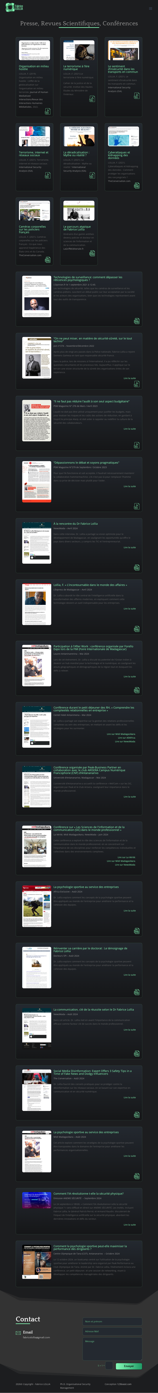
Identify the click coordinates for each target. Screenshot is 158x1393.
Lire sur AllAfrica (126, 737)
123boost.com (124, 1384)
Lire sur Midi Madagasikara (121, 734)
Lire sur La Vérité (126, 857)
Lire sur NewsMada (125, 741)
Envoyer (129, 1366)
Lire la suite (130, 378)
